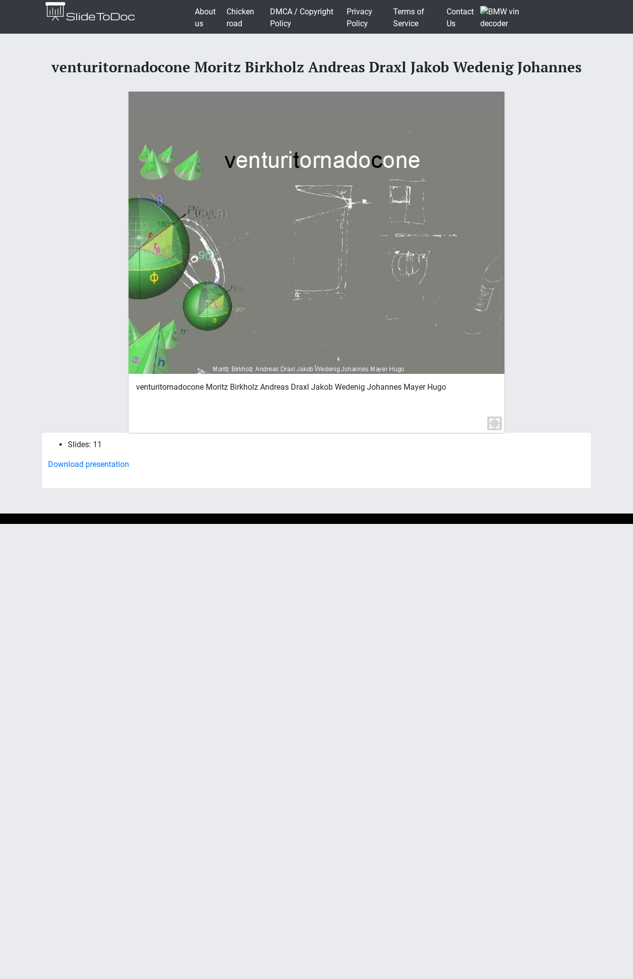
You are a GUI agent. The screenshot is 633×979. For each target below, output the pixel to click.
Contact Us (460, 17)
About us (205, 17)
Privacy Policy (359, 17)
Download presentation (88, 464)
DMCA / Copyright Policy (301, 17)
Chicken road (240, 17)
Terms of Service (408, 17)
